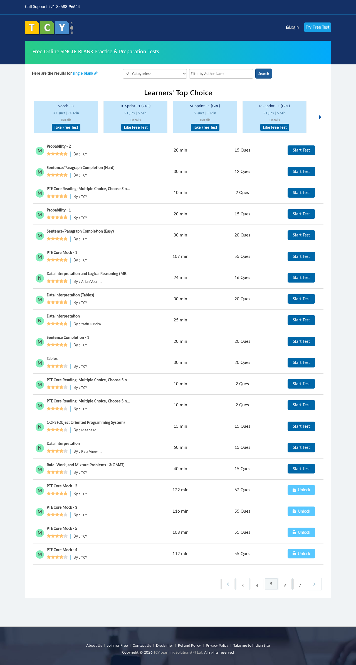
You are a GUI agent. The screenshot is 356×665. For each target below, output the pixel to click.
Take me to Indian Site (251, 645)
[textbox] (221, 74)
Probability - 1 (59, 210)
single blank (83, 73)
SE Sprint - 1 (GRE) (205, 105)
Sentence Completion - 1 (68, 337)
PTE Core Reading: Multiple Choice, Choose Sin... (88, 188)
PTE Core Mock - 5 (62, 528)
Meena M (89, 430)
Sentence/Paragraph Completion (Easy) (80, 231)
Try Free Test (318, 27)
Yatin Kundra (91, 324)
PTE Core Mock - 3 (62, 507)
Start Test (301, 150)
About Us (94, 645)
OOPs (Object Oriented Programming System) (86, 422)
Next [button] (321, 110)
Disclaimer (164, 645)
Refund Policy (189, 645)
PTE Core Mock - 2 (62, 485)
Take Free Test (66, 127)
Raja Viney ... (91, 451)
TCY (84, 154)
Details (66, 120)
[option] (66, 117)
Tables (52, 358)
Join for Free (117, 645)
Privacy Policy (217, 645)
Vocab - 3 (66, 105)
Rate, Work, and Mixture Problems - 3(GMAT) (86, 464)
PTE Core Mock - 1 (62, 252)
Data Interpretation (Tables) (70, 295)
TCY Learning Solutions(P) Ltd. (178, 652)
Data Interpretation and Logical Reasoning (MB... (88, 273)
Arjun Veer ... (91, 281)
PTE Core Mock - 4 (62, 549)
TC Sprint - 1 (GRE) (135, 105)
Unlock (303, 489)
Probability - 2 (59, 146)
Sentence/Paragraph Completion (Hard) (81, 167)
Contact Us (142, 645)
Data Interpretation (63, 316)
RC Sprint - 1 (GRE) (274, 105)
